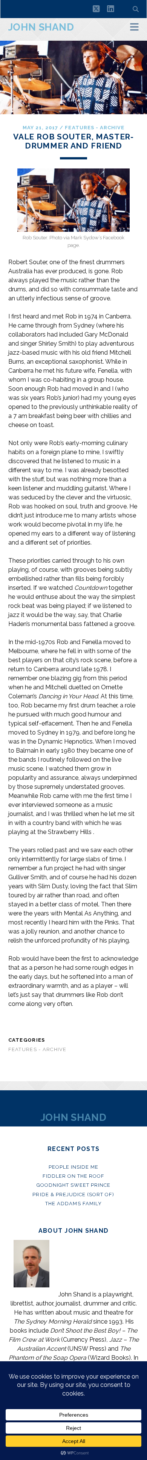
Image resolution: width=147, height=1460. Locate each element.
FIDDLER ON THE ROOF (74, 1176)
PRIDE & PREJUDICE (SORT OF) (73, 1194)
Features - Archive (94, 127)
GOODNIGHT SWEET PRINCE (74, 1185)
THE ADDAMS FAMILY (73, 1203)
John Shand (41, 27)
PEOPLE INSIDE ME (74, 1167)
